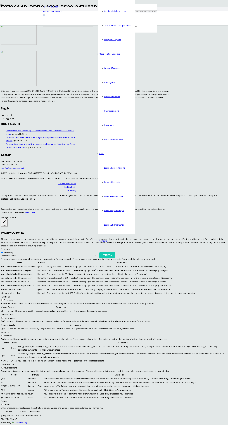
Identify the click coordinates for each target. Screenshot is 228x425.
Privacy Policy (70, 190)
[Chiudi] (136, 26)
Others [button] (4, 401)
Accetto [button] (4, 212)
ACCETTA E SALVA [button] (9, 419)
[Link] (68, 25)
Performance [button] (7, 314)
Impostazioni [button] (19, 212)
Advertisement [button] (7, 364)
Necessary (8, 252)
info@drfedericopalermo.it (12, 168)
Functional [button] (5, 296)
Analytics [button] (5, 332)
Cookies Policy (70, 187)
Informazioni (30, 212)
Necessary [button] (5, 249)
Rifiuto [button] (10, 212)
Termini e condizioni (67, 183)
